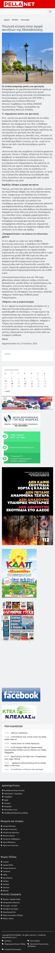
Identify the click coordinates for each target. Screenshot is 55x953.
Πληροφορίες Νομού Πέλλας (14, 944)
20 (25, 383)
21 (32, 383)
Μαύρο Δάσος (8, 918)
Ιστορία (6, 862)
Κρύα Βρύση (7, 878)
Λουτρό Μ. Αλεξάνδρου (11, 839)
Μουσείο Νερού (9, 836)
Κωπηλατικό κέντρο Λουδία (14, 790)
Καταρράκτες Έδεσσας (11, 902)
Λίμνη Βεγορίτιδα (9, 912)
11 (12, 381)
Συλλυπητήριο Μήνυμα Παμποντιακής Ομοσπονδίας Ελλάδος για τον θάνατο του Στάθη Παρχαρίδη (25, 750)
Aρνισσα (6, 887)
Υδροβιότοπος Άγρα (10, 909)
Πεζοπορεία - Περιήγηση (13, 794)
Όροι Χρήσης (35, 941)
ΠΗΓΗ (5, 339)
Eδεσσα (5, 891)
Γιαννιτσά (6, 871)
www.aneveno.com (9, 937)
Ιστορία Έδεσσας (9, 826)
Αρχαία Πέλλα (8, 865)
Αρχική (6, 19)
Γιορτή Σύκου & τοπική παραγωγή (25, 743)
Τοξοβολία (8, 797)
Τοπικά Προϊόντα (9, 868)
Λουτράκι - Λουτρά (10, 906)
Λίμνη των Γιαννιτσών (10, 845)
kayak (6, 800)
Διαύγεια (7, 941)
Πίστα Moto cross (10, 810)
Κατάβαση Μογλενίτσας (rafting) (16, 813)
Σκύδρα (6, 881)
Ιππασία (7, 803)
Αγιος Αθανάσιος (9, 842)
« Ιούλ (7, 391)
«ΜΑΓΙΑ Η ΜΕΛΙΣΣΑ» (19, 733)
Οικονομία (25, 19)
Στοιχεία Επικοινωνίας (12, 949)
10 (5, 381)
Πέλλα (5, 875)
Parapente (8, 806)
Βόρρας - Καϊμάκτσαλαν (11, 899)
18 (12, 383)
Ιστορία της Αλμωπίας (11, 832)
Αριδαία (6, 884)
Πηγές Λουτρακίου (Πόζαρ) (13, 915)
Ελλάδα (15, 19)
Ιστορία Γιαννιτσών (10, 829)
